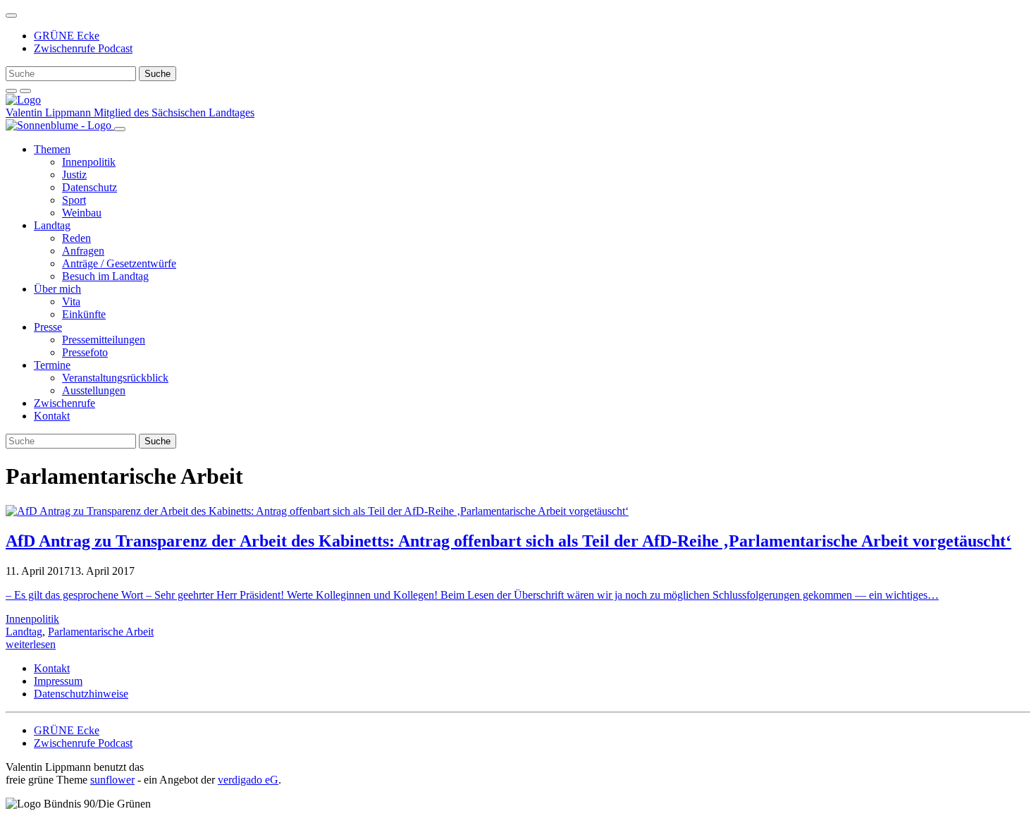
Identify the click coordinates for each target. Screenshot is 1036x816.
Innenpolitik (89, 162)
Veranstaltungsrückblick (115, 378)
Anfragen (83, 251)
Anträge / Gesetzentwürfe (119, 263)
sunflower (112, 780)
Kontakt (52, 416)
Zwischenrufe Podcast (83, 48)
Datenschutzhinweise (81, 694)
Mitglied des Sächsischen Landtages (174, 112)
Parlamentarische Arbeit (101, 632)
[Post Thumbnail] (317, 511)
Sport (74, 200)
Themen (52, 149)
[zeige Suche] (11, 91)
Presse (48, 327)
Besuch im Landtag (105, 276)
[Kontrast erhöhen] (25, 91)
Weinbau (81, 213)
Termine (52, 365)
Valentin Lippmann (50, 112)
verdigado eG (248, 780)
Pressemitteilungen (103, 340)
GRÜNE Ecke (66, 36)
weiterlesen (31, 644)
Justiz (74, 175)
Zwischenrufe (64, 403)
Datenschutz (89, 187)
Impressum (58, 681)
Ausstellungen (93, 390)
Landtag (52, 225)
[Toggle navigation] (11, 15)
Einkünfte (84, 314)
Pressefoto (85, 352)
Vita (71, 301)
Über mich (57, 289)
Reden (76, 238)
